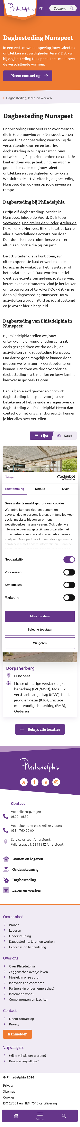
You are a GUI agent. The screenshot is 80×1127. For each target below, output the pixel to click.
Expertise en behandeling (27, 947)
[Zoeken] (71, 8)
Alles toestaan (40, 616)
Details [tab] (40, 488)
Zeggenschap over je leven (28, 972)
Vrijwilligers (13, 1047)
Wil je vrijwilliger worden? (27, 1055)
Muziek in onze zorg (23, 977)
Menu (40, 1119)
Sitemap (9, 1091)
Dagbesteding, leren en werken (32, 941)
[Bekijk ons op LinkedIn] (45, 782)
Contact (10, 1010)
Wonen (14, 925)
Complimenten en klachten (28, 999)
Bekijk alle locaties (44, 729)
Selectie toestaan (40, 629)
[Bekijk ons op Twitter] (24, 782)
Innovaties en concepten (26, 983)
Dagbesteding (24, 880)
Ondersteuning (25, 869)
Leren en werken (26, 890)
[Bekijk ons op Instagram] (56, 782)
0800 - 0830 (19, 816)
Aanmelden (17, 1034)
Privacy (14, 1024)
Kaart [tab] (68, 435)
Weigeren (40, 643)
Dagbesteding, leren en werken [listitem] (28, 98)
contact (9, 413)
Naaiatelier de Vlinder (40, 223)
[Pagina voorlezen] (41, 8)
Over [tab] (65, 488)
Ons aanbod (13, 917)
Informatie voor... (21, 994)
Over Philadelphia (22, 966)
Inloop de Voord (34, 217)
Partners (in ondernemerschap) (31, 988)
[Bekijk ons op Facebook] (34, 782)
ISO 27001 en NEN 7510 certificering (30, 1103)
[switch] (69, 572)
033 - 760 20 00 (22, 830)
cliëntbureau (46, 413)
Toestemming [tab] (14, 488)
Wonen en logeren (27, 859)
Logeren (15, 930)
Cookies (9, 1097)
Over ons (10, 958)
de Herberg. (29, 228)
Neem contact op (26, 75)
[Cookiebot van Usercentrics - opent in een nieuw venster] (57, 477)
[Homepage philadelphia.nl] (40, 763)
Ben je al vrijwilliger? (23, 1061)
